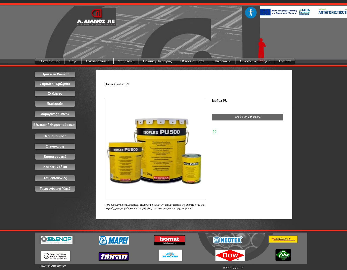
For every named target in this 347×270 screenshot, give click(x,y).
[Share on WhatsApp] (214, 131)
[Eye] (250, 12)
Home (109, 84)
